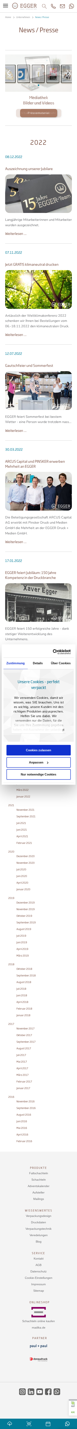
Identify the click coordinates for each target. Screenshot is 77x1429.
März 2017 (22, 1074)
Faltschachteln (38, 1173)
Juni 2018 (21, 995)
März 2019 (22, 955)
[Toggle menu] (5, 6)
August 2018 (23, 982)
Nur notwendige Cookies (38, 774)
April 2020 (22, 882)
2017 (11, 1024)
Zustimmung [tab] (15, 663)
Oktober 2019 (24, 915)
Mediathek (34, 85)
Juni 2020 (21, 876)
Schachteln (38, 1179)
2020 (11, 851)
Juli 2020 (21, 869)
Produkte (38, 1167)
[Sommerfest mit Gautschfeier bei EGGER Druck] (38, 390)
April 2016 (22, 1134)
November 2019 (25, 909)
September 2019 (26, 922)
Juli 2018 (21, 988)
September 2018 (26, 975)
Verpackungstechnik (38, 1228)
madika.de (38, 1327)
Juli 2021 (21, 823)
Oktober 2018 (24, 968)
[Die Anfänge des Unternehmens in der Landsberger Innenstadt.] (38, 602)
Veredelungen (39, 1235)
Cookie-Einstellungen (38, 1277)
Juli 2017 (21, 1055)
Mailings (38, 1199)
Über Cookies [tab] (61, 663)
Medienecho (43, 85)
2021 (11, 805)
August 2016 (23, 1114)
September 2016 (26, 1108)
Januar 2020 (23, 889)
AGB (38, 1265)
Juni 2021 (21, 829)
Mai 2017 (21, 1061)
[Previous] (9, 73)
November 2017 (25, 1028)
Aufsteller (38, 1192)
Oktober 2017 (24, 1035)
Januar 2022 (23, 796)
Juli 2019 (21, 935)
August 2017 (23, 1048)
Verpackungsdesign (38, 1216)
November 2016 (25, 1101)
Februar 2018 (24, 1008)
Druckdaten (38, 1222)
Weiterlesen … (15, 234)
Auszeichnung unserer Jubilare (29, 169)
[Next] (68, 73)
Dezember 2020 (25, 856)
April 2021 (22, 836)
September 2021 (26, 816)
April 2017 (22, 1068)
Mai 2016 (21, 1127)
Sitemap (38, 1290)
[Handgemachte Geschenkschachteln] (38, 193)
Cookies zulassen (38, 750)
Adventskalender (38, 1186)
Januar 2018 (23, 1015)
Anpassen (36, 762)
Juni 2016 (21, 1121)
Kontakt (39, 1258)
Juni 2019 (21, 942)
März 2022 (22, 789)
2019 (11, 898)
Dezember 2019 (25, 902)
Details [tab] (38, 663)
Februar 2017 (24, 1081)
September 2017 (26, 1041)
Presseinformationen (38, 85)
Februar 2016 (24, 1141)
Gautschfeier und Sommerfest (29, 365)
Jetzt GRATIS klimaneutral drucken (32, 264)
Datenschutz (38, 1271)
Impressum (38, 1284)
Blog (38, 1241)
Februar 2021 (24, 842)
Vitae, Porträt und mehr (38, 113)
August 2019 (23, 929)
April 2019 (22, 949)
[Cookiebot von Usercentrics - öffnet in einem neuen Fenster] (54, 652)
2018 (11, 964)
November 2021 (25, 809)
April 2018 (22, 1002)
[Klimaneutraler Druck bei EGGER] (38, 289)
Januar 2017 (23, 1088)
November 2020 (25, 862)
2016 (11, 1096)
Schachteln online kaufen (38, 1321)
